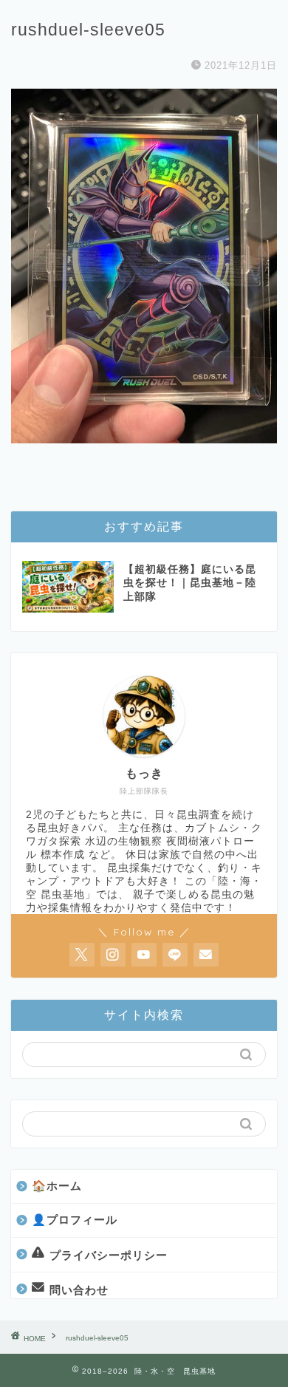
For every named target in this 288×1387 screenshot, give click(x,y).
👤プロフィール (74, 1219)
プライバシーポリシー (108, 1254)
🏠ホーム (57, 1185)
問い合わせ (79, 1290)
